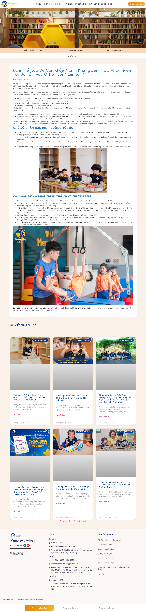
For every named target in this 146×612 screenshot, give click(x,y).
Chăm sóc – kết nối (80, 4)
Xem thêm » (18, 414)
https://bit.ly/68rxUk (55, 308)
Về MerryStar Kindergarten (109, 540)
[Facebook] (24, 545)
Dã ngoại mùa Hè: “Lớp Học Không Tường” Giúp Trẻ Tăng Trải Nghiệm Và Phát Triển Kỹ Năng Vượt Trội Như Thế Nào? (115, 398)
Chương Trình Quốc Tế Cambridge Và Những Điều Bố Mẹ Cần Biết (72, 487)
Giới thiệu (38, 4)
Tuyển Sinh (69, 4)
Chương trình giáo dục (56, 4)
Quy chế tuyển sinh (106, 549)
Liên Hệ (103, 4)
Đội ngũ (45, 4)
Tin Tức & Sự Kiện (94, 4)
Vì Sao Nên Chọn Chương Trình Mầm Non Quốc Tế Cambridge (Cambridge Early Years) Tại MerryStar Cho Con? (28, 491)
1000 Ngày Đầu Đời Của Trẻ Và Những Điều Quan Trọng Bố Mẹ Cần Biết (71, 398)
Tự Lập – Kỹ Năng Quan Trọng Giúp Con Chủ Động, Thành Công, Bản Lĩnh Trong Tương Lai (29, 397)
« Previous (62, 521)
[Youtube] (28, 545)
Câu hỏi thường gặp (106, 563)
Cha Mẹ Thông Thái (106, 558)
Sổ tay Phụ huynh (105, 553)
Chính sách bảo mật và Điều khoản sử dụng (114, 568)
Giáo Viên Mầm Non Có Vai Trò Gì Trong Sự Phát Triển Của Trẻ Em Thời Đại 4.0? (114, 484)
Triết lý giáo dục (105, 544)
